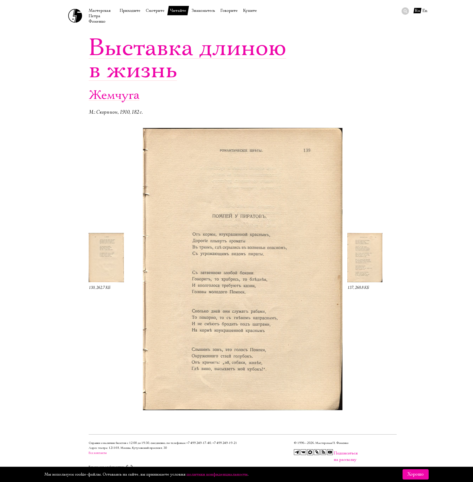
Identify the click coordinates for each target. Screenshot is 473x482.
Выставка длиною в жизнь (187, 59)
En (424, 10)
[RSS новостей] (323, 452)
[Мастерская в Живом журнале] (317, 452)
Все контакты (98, 453)
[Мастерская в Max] (310, 452)
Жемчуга (114, 95)
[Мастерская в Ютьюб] (330, 452)
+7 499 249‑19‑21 (224, 443)
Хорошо (415, 474)
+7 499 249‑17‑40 (198, 443)
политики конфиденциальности (217, 474)
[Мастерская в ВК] (303, 452)
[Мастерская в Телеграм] (297, 452)
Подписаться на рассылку (337, 453)
